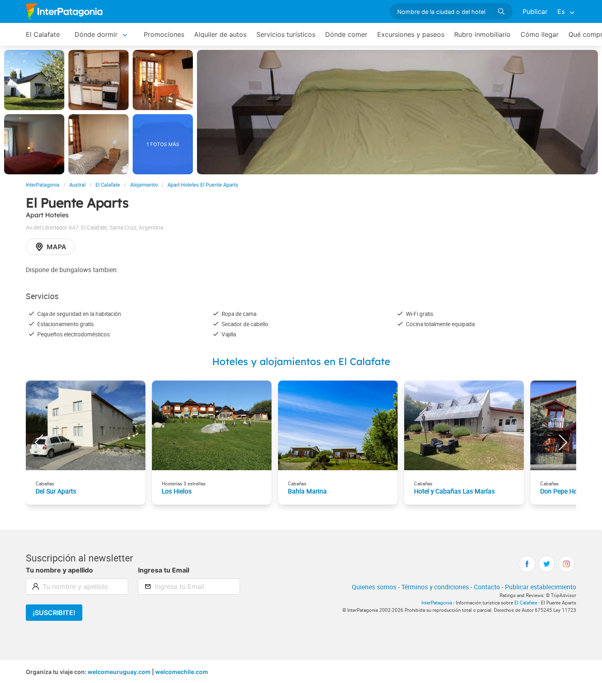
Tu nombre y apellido (59, 570)
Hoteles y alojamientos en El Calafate (301, 361)
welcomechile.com (181, 671)
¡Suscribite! (54, 613)
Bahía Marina (307, 491)
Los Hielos (177, 491)
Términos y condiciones (435, 586)
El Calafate (43, 34)
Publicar (535, 11)
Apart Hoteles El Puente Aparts (202, 184)
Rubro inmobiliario (482, 34)
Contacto (487, 586)
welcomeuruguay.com (119, 671)
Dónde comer (346, 34)
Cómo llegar (540, 34)
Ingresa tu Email (163, 570)
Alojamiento (144, 184)
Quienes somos (374, 586)
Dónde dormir (96, 34)
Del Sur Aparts (56, 491)
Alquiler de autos (220, 34)
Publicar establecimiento (540, 586)
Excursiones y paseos (410, 34)
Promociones (164, 34)
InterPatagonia (42, 184)
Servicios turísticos (285, 34)
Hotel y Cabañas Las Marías (454, 491)
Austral (77, 184)
